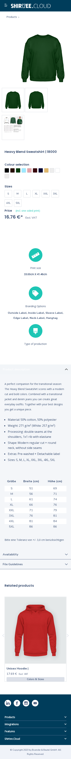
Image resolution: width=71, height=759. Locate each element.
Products (10, 717)
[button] (6, 5)
